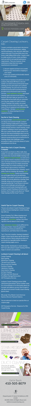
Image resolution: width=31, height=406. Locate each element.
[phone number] (24, 2)
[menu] (28, 2)
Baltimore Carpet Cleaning (12, 158)
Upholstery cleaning (11, 225)
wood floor (12, 219)
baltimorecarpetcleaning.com (15, 402)
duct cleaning (11, 173)
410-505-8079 (15, 383)
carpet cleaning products (19, 120)
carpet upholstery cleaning (14, 93)
